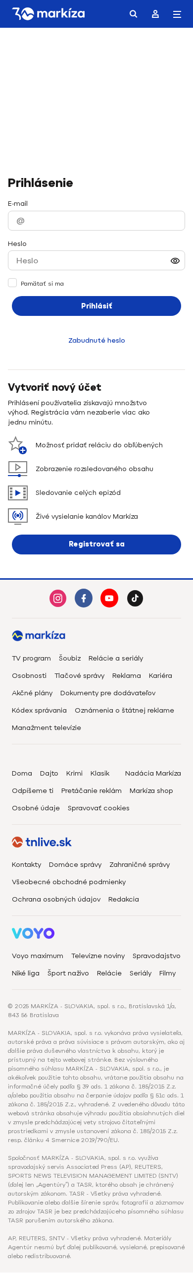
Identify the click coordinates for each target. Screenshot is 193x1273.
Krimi (74, 773)
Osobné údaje (36, 808)
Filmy (167, 973)
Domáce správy (75, 864)
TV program (31, 658)
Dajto (49, 773)
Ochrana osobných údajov (56, 899)
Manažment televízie (46, 728)
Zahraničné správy (139, 864)
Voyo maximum (37, 956)
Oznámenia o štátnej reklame (124, 710)
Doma (22, 773)
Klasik (100, 773)
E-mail (18, 203)
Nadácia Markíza (153, 773)
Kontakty (26, 864)
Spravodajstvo (157, 956)
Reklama (126, 675)
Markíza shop (151, 791)
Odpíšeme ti (32, 791)
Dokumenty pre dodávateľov (107, 693)
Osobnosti (29, 675)
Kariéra (160, 675)
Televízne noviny (98, 956)
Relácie (109, 973)
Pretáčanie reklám (91, 791)
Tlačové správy (79, 675)
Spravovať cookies (99, 808)
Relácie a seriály (116, 658)
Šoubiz (70, 658)
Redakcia (123, 899)
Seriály (140, 973)
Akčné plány (32, 693)
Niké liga (26, 973)
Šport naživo (68, 973)
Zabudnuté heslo (96, 340)
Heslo (17, 244)
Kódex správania (39, 710)
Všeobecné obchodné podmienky (69, 882)
